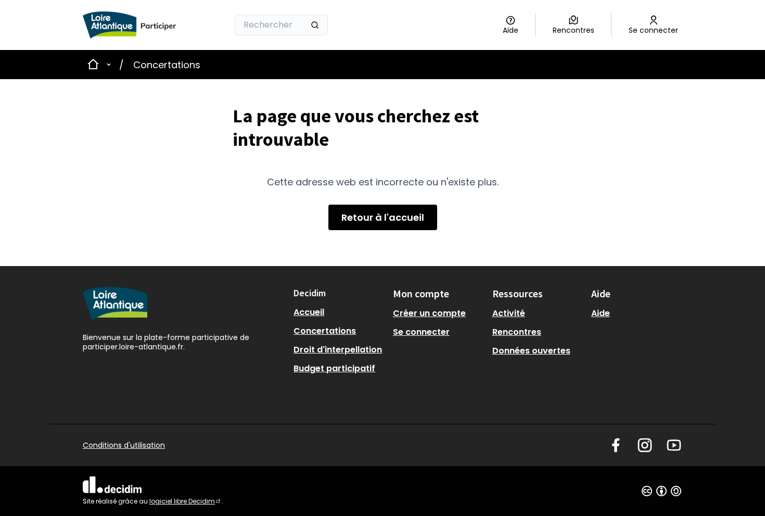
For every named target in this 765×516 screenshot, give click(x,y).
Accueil (309, 312)
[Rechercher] (315, 25)
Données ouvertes (531, 351)
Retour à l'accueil (382, 217)
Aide (600, 313)
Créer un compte (429, 313)
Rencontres (516, 332)
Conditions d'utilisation (124, 445)
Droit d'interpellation (338, 350)
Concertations (166, 64)
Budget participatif (334, 368)
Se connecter (421, 332)
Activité (508, 313)
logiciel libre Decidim (185, 501)
